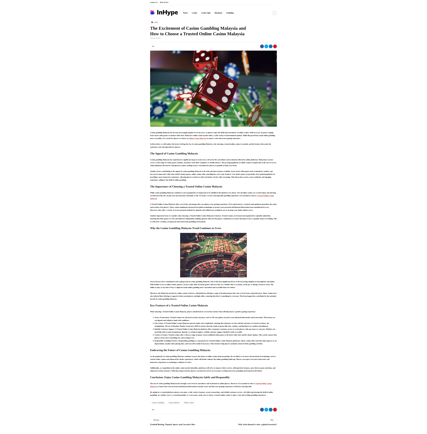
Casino (194, 13)
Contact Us (154, 2)
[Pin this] (275, 46)
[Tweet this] (266, 46)
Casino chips (206, 13)
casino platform (174, 403)
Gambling (230, 13)
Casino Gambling (158, 403)
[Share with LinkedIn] (271, 46)
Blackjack (218, 13)
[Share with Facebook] (262, 46)
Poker (185, 13)
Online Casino (189, 403)
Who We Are (164, 2)
